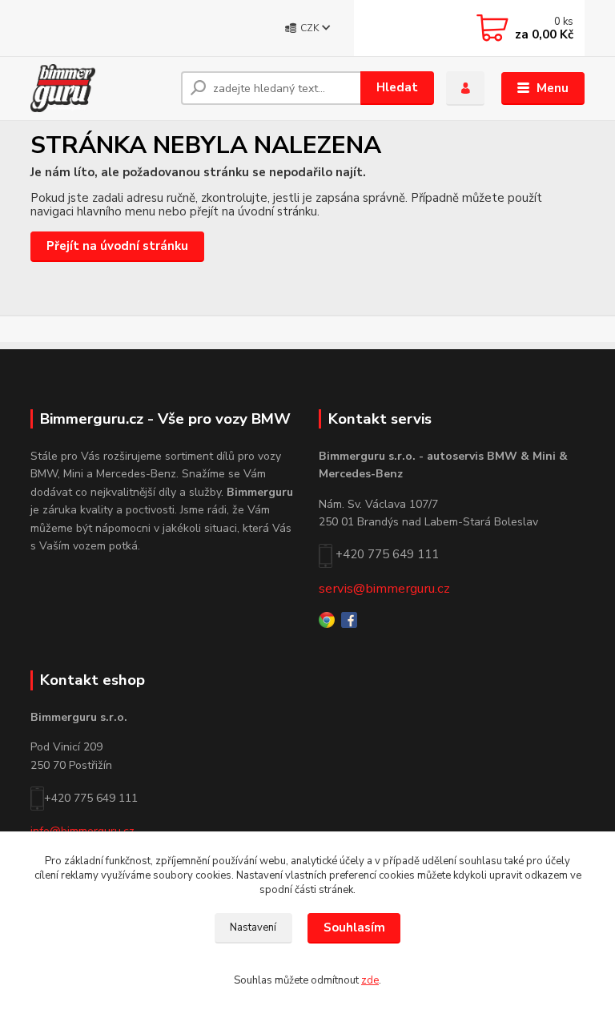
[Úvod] (99, 88)
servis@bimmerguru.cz (384, 588)
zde (370, 980)
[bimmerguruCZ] (349, 618)
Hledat (397, 87)
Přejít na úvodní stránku (117, 246)
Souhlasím (354, 927)
